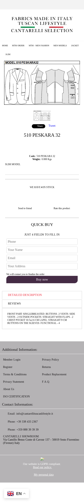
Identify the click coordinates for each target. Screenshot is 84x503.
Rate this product (62, 208)
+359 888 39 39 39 (28, 429)
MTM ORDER (18, 45)
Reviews (14, 303)
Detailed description (25, 295)
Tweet (52, 125)
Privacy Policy (50, 359)
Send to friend (25, 208)
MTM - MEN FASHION (39, 45)
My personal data (44, 474)
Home (5, 45)
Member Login (11, 359)
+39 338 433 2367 (27, 421)
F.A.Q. (46, 381)
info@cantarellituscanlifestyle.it (34, 413)
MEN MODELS (60, 45)
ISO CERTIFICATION (16, 396)
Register (7, 367)
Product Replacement (54, 374)
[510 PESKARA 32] (42, 103)
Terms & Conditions (15, 374)
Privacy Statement (13, 381)
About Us (8, 389)
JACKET (75, 45)
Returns (46, 367)
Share (40, 126)
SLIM (8, 54)
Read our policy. (42, 467)
